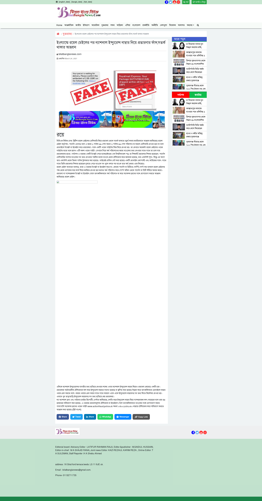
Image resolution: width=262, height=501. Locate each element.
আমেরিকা (95, 25)
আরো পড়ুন (179, 39)
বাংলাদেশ (136, 25)
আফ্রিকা (120, 25)
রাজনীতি (145, 25)
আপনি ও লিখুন (200, 2)
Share (64, 417)
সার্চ (186, 2)
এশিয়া (127, 25)
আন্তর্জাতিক (68, 25)
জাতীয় (78, 25)
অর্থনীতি (154, 25)
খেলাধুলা (163, 25)
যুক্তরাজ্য (105, 25)
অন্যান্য (189, 25)
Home (59, 25)
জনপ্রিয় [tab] (198, 95)
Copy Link (143, 416)
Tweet (78, 417)
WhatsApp (106, 417)
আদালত (181, 25)
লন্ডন (112, 25)
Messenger (124, 417)
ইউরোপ (86, 25)
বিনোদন (172, 25)
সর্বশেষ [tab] (180, 95)
